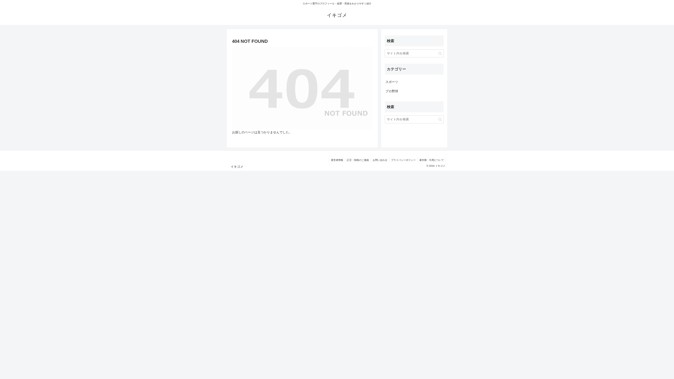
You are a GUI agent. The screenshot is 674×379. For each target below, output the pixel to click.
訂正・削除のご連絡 (358, 160)
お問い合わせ (380, 160)
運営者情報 (337, 160)
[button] (440, 53)
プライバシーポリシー (403, 160)
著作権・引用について (431, 160)
